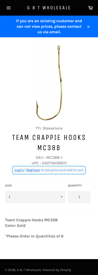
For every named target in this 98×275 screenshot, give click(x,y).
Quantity (75, 185)
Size (8, 185)
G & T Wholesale (49, 8)
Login (19, 170)
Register (33, 170)
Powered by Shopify (56, 270)
